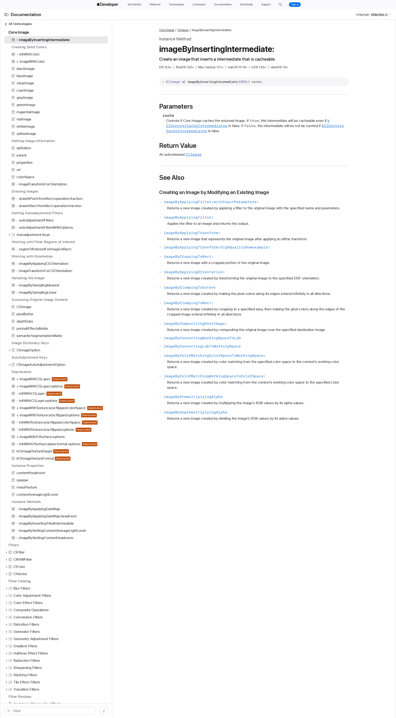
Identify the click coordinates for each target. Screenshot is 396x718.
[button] (280, 4)
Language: (363, 14)
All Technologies (20, 24)
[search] (49, 711)
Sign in (295, 4)
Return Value (178, 145)
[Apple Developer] (108, 4)
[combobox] (52, 711)
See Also (172, 177)
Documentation (26, 14)
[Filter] (52, 711)
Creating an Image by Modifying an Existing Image (214, 192)
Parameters (176, 106)
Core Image (166, 30)
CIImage (182, 30)
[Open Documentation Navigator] (6, 15)
